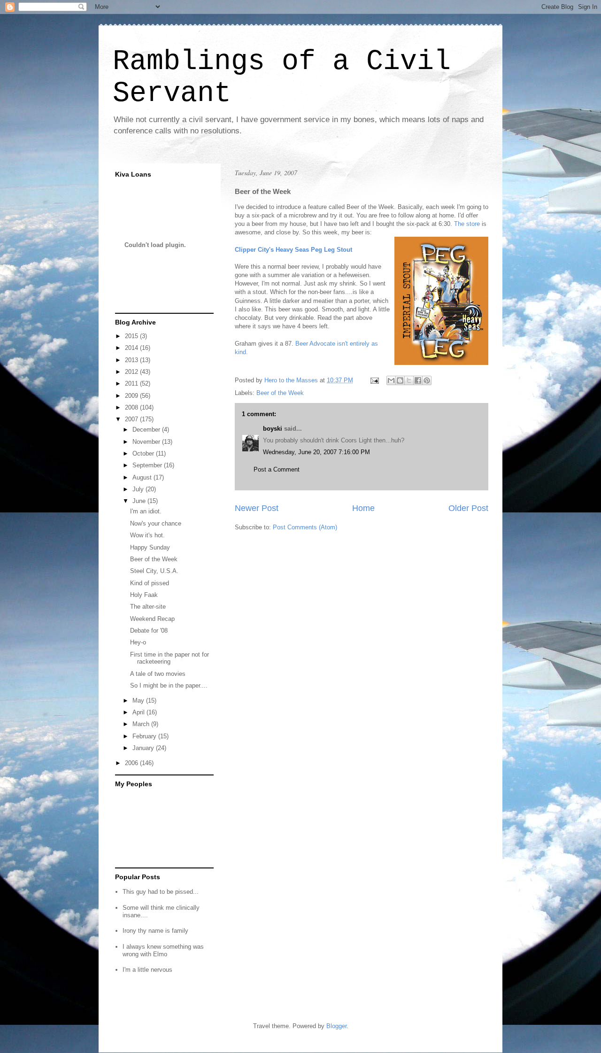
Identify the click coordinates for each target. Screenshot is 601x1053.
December (147, 429)
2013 (132, 360)
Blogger (336, 1026)
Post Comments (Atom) (305, 527)
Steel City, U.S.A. (154, 570)
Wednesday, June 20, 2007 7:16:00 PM (316, 452)
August (143, 477)
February (145, 736)
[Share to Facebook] (418, 380)
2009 (132, 395)
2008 (132, 407)
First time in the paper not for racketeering (169, 658)
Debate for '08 (149, 630)
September (148, 465)
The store (466, 223)
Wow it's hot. (147, 535)
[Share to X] (409, 380)
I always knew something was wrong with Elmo (163, 950)
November (147, 441)
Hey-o (138, 642)
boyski (272, 428)
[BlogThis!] (400, 380)
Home (363, 508)
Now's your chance (155, 523)
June (139, 500)
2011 (132, 383)
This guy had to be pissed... (161, 891)
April (139, 712)
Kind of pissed (149, 583)
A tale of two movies (157, 673)
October (144, 453)
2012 (132, 371)
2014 (132, 347)
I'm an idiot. (146, 511)
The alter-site (148, 606)
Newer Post (256, 508)
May (139, 700)
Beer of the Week (280, 392)
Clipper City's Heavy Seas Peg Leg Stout (293, 249)
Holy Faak (144, 594)
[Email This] (391, 380)
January (144, 747)
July (139, 489)
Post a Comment (277, 469)
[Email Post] (374, 380)
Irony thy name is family (155, 930)
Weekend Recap (152, 618)
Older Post (468, 508)
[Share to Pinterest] (426, 380)
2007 (132, 419)
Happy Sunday (150, 547)
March (141, 724)
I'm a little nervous (147, 969)
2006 (132, 763)
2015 (132, 336)
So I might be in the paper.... (169, 685)
